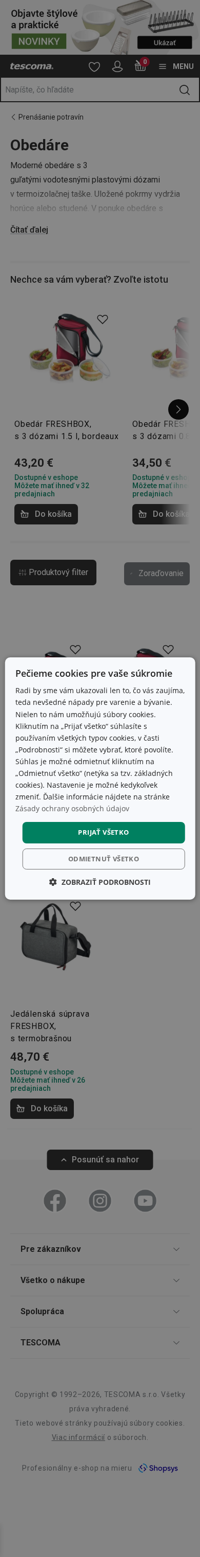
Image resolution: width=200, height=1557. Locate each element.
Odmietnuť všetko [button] (103, 858)
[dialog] (100, 778)
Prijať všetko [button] (103, 832)
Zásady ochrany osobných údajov (72, 808)
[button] (100, 882)
